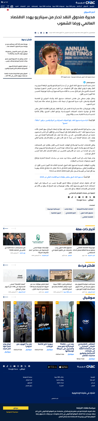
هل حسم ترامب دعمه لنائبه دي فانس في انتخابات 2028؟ (15, 248)
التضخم (70, 255)
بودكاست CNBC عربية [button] (45, 6)
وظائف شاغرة (60, 380)
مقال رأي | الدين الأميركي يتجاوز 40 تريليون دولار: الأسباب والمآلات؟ (16, 52)
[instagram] (83, 197)
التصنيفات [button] (23, 6)
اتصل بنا (61, 386)
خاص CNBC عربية (68, 292)
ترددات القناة (60, 383)
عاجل (28, 6)
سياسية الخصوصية (12, 412)
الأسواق (85, 6)
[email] (46, 33)
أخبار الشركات (45, 255)
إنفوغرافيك (34, 6)
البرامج (93, 386)
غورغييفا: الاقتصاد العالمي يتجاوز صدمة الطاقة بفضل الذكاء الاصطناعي (84, 250)
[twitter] (38, 33)
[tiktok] (72, 197)
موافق (15, 408)
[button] (85, 2)
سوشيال (92, 358)
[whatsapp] (44, 33)
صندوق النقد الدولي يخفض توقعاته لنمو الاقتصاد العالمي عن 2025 (61, 177)
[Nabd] (90, 199)
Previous (13, 228)
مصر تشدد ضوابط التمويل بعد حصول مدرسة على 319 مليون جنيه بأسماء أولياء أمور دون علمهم (85, 286)
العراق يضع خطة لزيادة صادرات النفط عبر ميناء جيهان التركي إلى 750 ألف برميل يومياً (15, 74)
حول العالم (22, 253)
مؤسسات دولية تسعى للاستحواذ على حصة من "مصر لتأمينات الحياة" (39, 250)
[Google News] (81, 199)
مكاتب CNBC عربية (59, 377)
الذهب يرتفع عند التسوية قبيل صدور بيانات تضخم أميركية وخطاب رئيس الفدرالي (16, 60)
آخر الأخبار (79, 6)
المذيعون (29, 383)
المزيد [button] (17, 6)
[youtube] (79, 197)
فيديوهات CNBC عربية (58, 6)
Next (5, 228)
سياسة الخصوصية (27, 377)
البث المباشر (7, 7)
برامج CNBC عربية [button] (70, 6)
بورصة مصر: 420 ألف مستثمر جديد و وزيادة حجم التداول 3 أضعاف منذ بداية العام (16, 45)
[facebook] (35, 33)
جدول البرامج (29, 386)
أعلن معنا (92, 380)
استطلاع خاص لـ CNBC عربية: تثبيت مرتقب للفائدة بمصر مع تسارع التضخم (62, 286)
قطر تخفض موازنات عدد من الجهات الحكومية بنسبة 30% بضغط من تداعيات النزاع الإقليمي (39, 286)
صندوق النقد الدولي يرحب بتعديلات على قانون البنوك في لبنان (62, 250)
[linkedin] (41, 33)
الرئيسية (92, 6)
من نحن (93, 383)
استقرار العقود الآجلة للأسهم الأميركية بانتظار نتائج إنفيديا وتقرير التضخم (16, 67)
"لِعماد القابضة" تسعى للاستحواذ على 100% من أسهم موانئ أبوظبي (15, 286)
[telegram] (69, 197)
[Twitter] (90, 197)
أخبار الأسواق (89, 12)
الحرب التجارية (91, 255)
